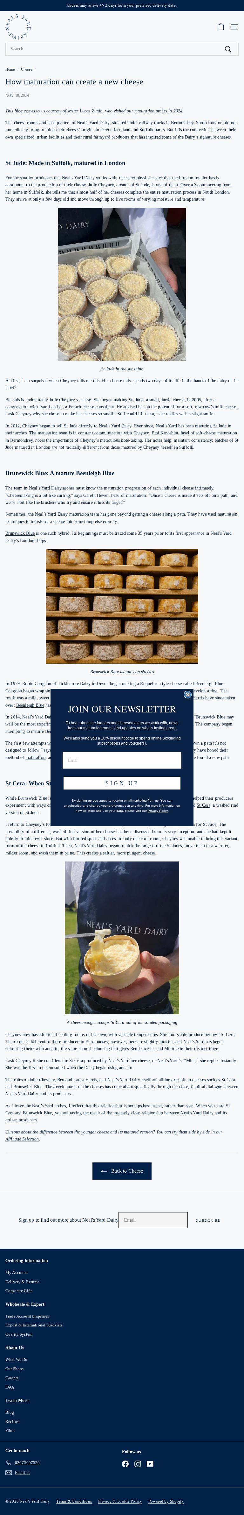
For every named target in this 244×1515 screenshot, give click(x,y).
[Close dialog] (188, 694)
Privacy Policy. (158, 810)
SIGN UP (122, 783)
